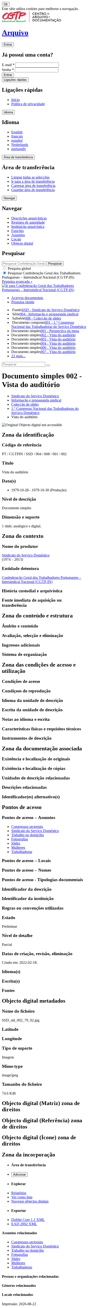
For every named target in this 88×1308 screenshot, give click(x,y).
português (18, 149)
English (17, 132)
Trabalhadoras (21, 852)
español (17, 140)
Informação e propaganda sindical (36, 400)
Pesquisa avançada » (17, 281)
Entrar (8, 44)
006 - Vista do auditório (58, 348)
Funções (17, 231)
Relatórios (18, 1193)
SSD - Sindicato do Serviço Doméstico (51, 310)
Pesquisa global (19, 268)
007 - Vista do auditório (58, 352)
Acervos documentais (27, 298)
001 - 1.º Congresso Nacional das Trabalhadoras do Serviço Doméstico (48, 324)
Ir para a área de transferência (33, 181)
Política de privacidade (28, 104)
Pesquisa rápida (22, 302)
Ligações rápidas (15, 79)
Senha (8, 70)
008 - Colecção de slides (43, 318)
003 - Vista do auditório (58, 339)
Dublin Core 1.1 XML (28, 1220)
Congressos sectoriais (27, 827)
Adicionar (19, 1174)
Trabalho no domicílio (27, 835)
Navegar (9, 198)
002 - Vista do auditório (58, 335)
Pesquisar (41, 275)
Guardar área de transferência (33, 190)
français (17, 136)
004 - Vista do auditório (58, 343)
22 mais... (18, 356)
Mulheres (18, 848)
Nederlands (19, 145)
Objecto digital (22, 243)
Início (15, 100)
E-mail (8, 65)
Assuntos (18, 235)
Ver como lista (21, 1197)
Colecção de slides (25, 404)
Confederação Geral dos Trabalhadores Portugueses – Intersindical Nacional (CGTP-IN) (41, 580)
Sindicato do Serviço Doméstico (35, 396)
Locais (16, 239)
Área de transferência (18, 157)
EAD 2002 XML (24, 1224)
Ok (6, 4)
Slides (15, 843)
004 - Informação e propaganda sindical (49, 314)
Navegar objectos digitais (30, 1201)
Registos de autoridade (28, 222)
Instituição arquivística (27, 227)
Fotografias (19, 839)
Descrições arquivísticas (29, 218)
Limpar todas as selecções (30, 177)
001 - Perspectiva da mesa (60, 331)
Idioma (8, 112)
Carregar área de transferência (33, 186)
